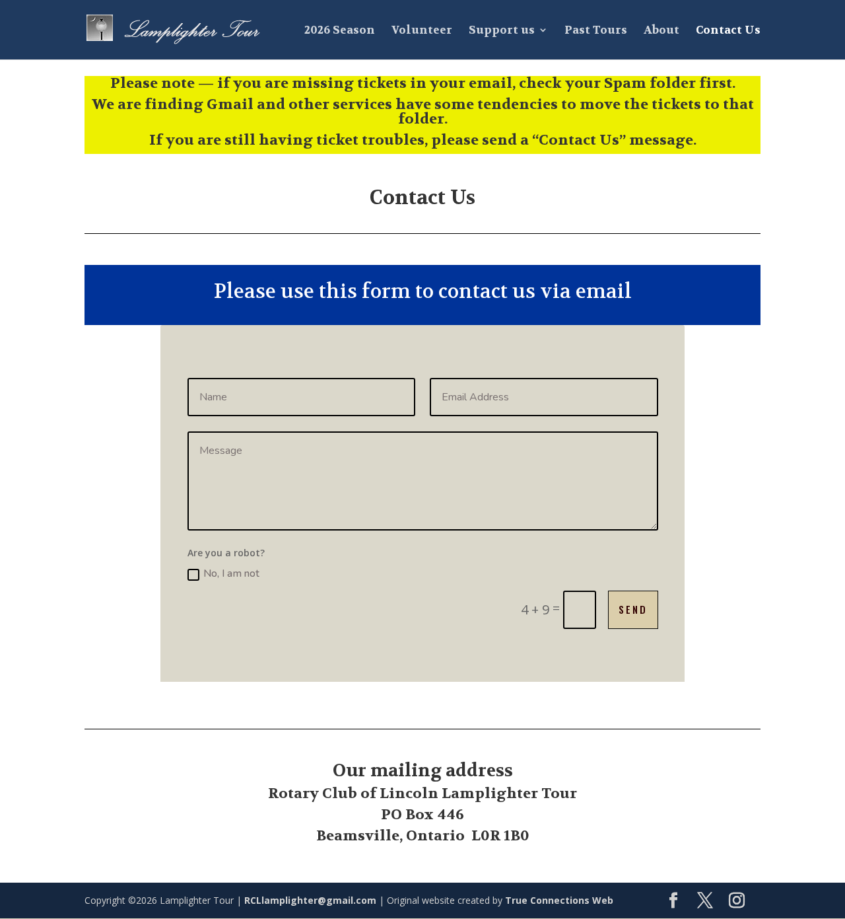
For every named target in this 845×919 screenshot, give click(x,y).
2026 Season (339, 31)
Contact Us (728, 31)
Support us (502, 31)
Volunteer (421, 31)
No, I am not (231, 573)
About (661, 31)
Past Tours (595, 31)
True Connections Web (559, 900)
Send (633, 609)
